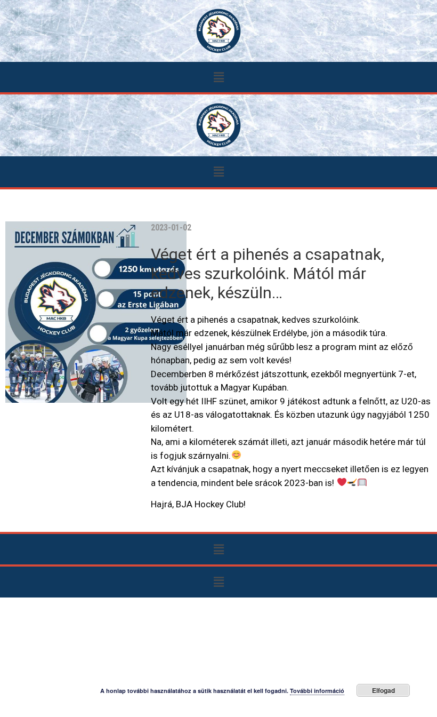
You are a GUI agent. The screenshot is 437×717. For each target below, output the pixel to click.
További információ (317, 691)
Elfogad (383, 690)
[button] (218, 77)
